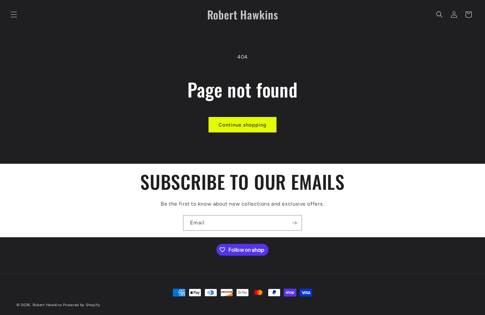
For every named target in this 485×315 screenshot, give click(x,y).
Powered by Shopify (81, 305)
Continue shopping (242, 125)
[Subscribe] (294, 223)
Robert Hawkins (47, 305)
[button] (14, 14)
